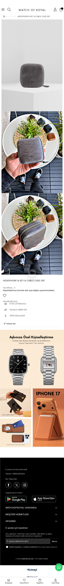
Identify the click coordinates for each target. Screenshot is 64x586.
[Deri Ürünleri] (12, 16)
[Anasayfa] (6, 16)
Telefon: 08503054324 (15, 474)
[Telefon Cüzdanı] (15, 16)
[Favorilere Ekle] (32, 296)
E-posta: (16, 469)
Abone (54, 541)
